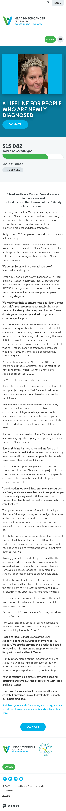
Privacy (6, 795)
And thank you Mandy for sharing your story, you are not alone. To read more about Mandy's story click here (32, 709)
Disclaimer (7, 791)
